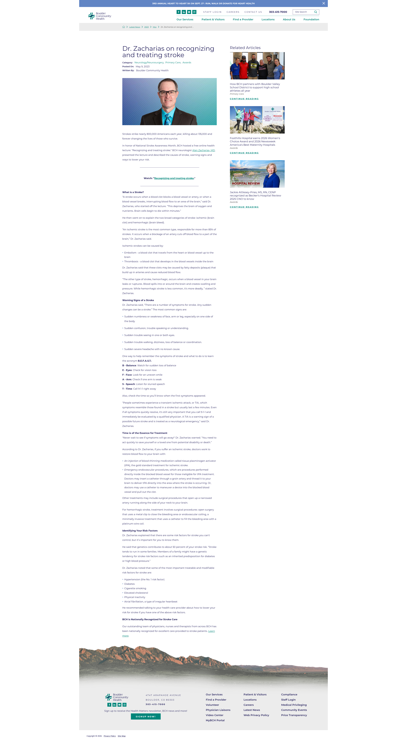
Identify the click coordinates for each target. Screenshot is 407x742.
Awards (187, 62)
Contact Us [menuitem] (253, 12)
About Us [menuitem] (289, 19)
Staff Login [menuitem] (212, 12)
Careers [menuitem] (233, 12)
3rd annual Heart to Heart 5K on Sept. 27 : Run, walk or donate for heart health (203, 3)
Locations (250, 699)
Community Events (294, 710)
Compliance (289, 694)
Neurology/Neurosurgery (149, 62)
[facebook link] (179, 12)
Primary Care (173, 62)
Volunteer (212, 704)
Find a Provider (216, 699)
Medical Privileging (294, 704)
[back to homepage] (123, 27)
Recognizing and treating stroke (174, 178)
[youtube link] (189, 12)
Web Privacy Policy (256, 715)
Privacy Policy (110, 736)
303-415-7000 (278, 11)
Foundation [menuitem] (311, 19)
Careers (249, 704)
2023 (146, 27)
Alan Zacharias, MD (203, 150)
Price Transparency (294, 715)
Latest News (134, 27)
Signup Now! (146, 716)
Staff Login (288, 699)
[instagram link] (194, 12)
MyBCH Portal (215, 720)
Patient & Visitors (255, 694)
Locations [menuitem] (268, 19)
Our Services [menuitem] (185, 19)
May (155, 27)
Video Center (214, 715)
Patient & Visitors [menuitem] (213, 19)
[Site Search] (316, 12)
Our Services (214, 694)
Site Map (122, 736)
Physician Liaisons (218, 710)
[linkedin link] (184, 12)
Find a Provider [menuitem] (243, 19)
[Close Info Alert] (323, 3)
